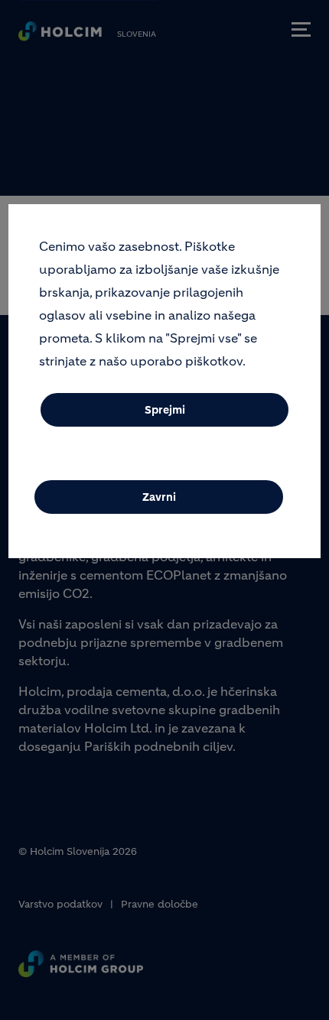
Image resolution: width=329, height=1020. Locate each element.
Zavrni (159, 497)
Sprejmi (165, 410)
